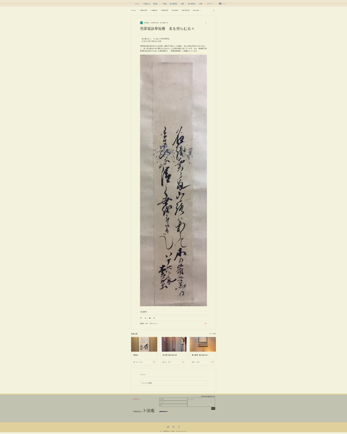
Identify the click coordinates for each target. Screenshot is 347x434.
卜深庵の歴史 (164, 10)
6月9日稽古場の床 (170, 355)
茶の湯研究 (143, 312)
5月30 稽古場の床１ (200, 355)
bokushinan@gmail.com (208, 396)
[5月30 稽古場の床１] (203, 344)
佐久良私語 (175, 10)
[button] (214, 10)
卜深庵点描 (154, 10)
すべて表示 (213, 333)
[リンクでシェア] (154, 318)
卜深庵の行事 (143, 10)
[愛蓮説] (144, 344)
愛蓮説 (135, 355)
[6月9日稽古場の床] (173, 344)
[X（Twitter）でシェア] (145, 318)
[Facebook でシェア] (141, 318)
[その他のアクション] (206, 23)
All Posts (133, 10)
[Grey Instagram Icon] (173, 426)
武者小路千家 (185, 10)
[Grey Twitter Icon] (168, 426)
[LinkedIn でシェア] (150, 318)
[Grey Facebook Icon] (178, 426)
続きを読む (196, 10)
